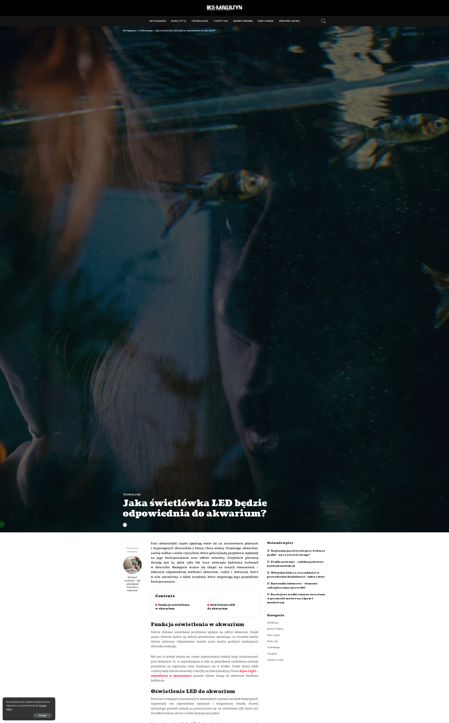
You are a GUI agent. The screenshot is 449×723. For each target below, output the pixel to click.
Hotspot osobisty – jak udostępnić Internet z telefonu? (132, 584)
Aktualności (273, 623)
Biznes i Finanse (275, 629)
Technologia (132, 494)
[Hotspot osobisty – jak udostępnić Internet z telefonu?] (132, 565)
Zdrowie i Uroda (275, 660)
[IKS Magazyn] (224, 8)
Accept (42, 715)
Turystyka (272, 654)
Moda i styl (272, 641)
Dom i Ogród (273, 635)
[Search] (323, 21)
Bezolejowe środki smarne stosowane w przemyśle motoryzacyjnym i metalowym (296, 598)
